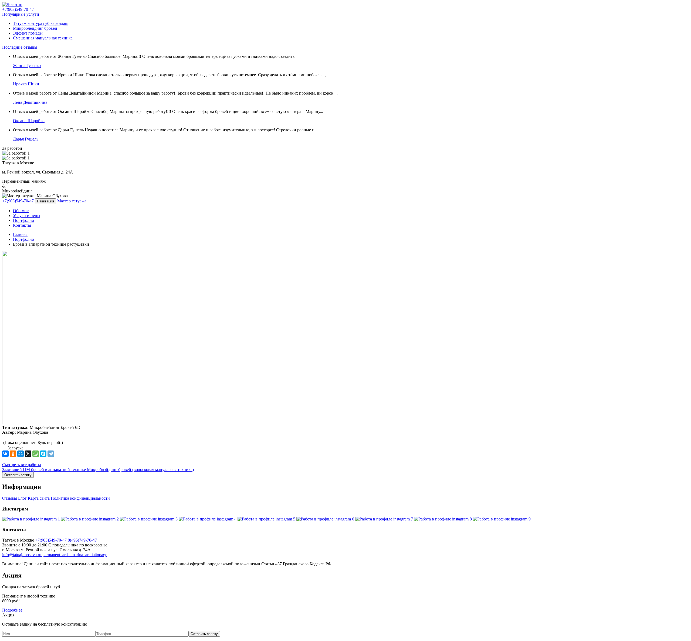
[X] (28, 453)
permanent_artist (57, 554)
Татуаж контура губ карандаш (40, 23)
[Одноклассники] (13, 453)
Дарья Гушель (25, 139)
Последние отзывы (19, 47)
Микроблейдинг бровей (35, 28)
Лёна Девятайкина (30, 102)
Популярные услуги (20, 14)
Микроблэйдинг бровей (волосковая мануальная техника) (140, 469)
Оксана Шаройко (29, 120)
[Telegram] (51, 453)
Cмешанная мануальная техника (43, 38)
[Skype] (43, 453)
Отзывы (9, 498)
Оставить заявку (18, 475)
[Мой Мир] (20, 453)
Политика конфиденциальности (80, 498)
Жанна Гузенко (27, 65)
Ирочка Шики (26, 84)
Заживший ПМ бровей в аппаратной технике (44, 469)
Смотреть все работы (21, 464)
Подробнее (12, 610)
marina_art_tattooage (89, 554)
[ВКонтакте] (5, 453)
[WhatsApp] (35, 453)
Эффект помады (28, 33)
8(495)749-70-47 (82, 540)
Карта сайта (39, 498)
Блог (22, 498)
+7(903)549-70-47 (18, 201)
